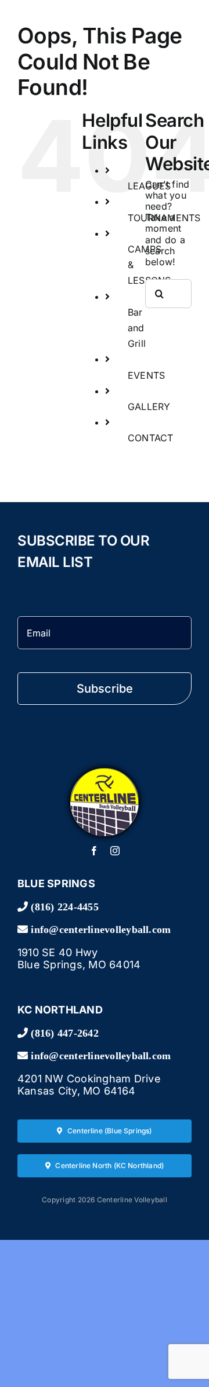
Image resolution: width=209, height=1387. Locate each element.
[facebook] (94, 850)
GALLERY (149, 406)
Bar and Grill (137, 327)
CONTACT (151, 438)
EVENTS (146, 375)
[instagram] (115, 850)
